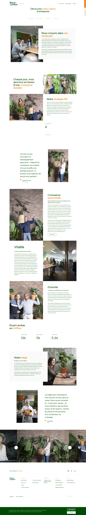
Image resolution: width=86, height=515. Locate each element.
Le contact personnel (36, 480)
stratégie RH (48, 18)
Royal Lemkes (68, 3)
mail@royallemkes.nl (59, 487)
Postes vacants (35, 482)
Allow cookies (71, 509)
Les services (61, 3)
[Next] (70, 447)
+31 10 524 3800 (58, 485)
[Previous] (16, 447)
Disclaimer (12, 496)
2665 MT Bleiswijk (59, 482)
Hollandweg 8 (58, 480)
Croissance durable (25, 487)
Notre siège (55, 18)
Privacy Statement (19, 496)
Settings (71, 512)
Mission (74, 3)
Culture (22, 485)
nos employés (31, 18)
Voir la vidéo (52, 234)
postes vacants (39, 18)
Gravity (71, 496)
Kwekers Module (70, 480)
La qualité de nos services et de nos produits (47, 481)
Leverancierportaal (70, 482)
